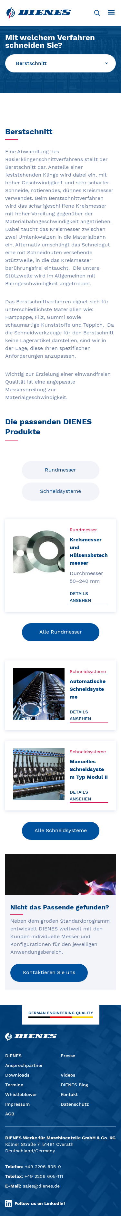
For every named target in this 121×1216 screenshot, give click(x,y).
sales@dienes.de (41, 1186)
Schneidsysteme (60, 491)
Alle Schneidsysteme (61, 830)
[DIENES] (38, 12)
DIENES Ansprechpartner (24, 1060)
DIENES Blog (74, 1084)
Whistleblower (21, 1094)
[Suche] (97, 13)
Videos (68, 1075)
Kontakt (69, 1094)
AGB (9, 1113)
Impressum (17, 1104)
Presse (68, 1055)
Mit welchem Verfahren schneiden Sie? (50, 41)
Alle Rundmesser (60, 632)
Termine (14, 1084)
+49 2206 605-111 (44, 1176)
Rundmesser (60, 470)
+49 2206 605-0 (43, 1166)
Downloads (17, 1075)
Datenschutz (75, 1104)
